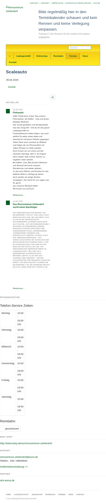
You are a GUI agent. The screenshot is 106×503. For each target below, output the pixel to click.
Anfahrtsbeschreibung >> (14, 466)
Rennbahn (58, 56)
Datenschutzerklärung (78, 3)
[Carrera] (53, 97)
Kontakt (34, 3)
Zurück (12, 87)
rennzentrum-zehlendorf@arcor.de (19, 457)
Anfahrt (45, 3)
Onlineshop (41, 56)
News (85, 56)
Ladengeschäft (23, 56)
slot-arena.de (7, 480)
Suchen (95, 48)
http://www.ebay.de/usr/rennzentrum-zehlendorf (26, 443)
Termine (73, 56)
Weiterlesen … (19, 195)
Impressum (57, 3)
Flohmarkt (18, 112)
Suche (96, 3)
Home (9, 56)
